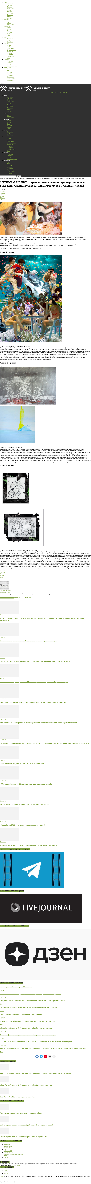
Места (5, 37)
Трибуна (9, 16)
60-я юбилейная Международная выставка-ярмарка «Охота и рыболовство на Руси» (33, 702)
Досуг (2, 1004)
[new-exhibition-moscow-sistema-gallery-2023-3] (15, 507)
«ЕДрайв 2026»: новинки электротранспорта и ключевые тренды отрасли (28, 845)
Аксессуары (10, 24)
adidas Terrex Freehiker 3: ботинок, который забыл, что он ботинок (26, 1028)
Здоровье (10, 75)
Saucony (9, 32)
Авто (8, 69)
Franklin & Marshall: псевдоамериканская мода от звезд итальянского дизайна (30, 994)
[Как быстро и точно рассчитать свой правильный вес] (4, 1109)
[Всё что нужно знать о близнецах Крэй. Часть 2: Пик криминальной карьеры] (4, 1121)
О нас (5, 1170)
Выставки (9, 178)
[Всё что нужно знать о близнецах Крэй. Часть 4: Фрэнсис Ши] (4, 1133)
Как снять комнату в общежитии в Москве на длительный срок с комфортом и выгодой (34, 682)
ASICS (9, 27)
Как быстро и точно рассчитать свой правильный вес (21, 1113)
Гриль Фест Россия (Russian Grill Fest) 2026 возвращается (22, 763)
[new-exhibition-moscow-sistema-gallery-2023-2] (17, 443)
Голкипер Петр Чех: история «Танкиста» (16, 987)
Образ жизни (7, 67)
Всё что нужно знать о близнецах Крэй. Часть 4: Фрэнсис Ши (23, 1137)
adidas (9, 29)
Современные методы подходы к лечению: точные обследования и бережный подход (32, 1000)
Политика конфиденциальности (15, 1181)
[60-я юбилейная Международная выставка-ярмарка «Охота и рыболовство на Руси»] (9, 697)
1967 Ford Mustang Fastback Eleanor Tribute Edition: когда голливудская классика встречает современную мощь (43, 1048)
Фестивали (10, 77)
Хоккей (9, 11)
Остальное (10, 80)
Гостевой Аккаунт (5, 590)
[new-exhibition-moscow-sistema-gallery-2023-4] (22, 545)
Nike (8, 31)
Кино (8, 46)
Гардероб (6, 19)
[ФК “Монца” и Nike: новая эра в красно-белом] (4, 1093)
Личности (10, 61)
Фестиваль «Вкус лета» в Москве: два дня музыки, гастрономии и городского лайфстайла (35, 661)
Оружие (9, 72)
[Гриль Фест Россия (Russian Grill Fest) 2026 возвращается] (9, 758)
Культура (6, 43)
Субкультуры (11, 56)
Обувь (9, 23)
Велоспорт (10, 8)
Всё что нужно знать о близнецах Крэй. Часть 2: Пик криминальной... (27, 1125)
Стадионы (10, 4)
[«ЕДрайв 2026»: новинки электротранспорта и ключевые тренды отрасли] (9, 840)
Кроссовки (7, 26)
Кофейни (10, 42)
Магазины (10, 39)
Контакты (7, 1173)
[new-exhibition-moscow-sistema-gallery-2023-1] (28, 404)
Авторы (6, 1172)
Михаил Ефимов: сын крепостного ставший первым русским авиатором (28, 1035)
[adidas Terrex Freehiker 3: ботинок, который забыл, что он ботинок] (4, 1081)
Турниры (10, 15)
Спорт (5, 2)
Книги (9, 45)
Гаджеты (9, 74)
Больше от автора (22, 597)
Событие (2, 178)
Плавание (10, 13)
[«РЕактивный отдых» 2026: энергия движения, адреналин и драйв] (9, 779)
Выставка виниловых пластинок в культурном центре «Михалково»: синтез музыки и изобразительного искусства (44, 743)
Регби (9, 10)
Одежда (9, 21)
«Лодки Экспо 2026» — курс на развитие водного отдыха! (22, 825)
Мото (8, 70)
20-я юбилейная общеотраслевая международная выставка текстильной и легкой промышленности (38, 723)
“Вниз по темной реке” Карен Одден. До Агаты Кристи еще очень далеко (28, 1007)
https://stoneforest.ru (5, 592)
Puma (8, 35)
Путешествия (11, 78)
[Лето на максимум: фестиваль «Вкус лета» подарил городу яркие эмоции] (9, 636)
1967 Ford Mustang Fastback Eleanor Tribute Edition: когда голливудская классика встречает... (36, 1073)
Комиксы (10, 51)
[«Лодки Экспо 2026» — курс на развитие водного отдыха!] (9, 820)
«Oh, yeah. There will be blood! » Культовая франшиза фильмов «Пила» (27, 1021)
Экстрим (9, 18)
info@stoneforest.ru (17, 1165)
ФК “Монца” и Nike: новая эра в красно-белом (18, 1097)
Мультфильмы (11, 50)
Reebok (9, 34)
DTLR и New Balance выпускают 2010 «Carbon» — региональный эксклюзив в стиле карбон (36, 1042)
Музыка (9, 53)
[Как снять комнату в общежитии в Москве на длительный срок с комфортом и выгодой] (9, 677)
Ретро (9, 64)
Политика (10, 62)
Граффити (10, 54)
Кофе (8, 58)
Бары (8, 40)
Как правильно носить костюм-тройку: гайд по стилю (21, 1014)
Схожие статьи (7, 597)
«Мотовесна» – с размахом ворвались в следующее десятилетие (24, 804)
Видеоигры (10, 48)
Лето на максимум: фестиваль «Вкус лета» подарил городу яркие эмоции (28, 641)
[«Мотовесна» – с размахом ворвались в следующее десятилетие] (9, 799)
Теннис (9, 7)
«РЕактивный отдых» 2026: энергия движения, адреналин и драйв (26, 784)
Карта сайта (3, 1181)
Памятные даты (12, 66)
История (6, 59)
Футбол (9, 5)
